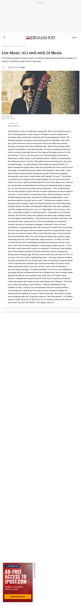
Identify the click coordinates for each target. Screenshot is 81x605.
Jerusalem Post (6, 46)
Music (24, 46)
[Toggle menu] (4, 37)
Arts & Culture (16, 46)
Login (74, 37)
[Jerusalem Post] (40, 38)
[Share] (4, 67)
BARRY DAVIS (14, 123)
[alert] (18, 582)
